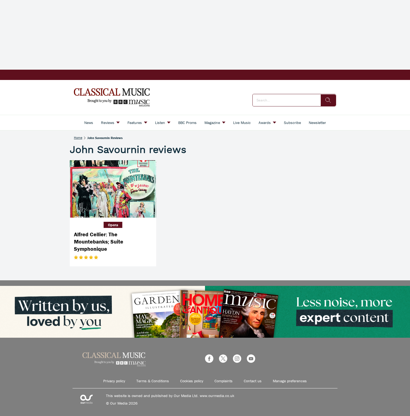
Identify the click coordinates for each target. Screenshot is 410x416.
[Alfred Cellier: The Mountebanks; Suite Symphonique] (113, 189)
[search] (328, 100)
